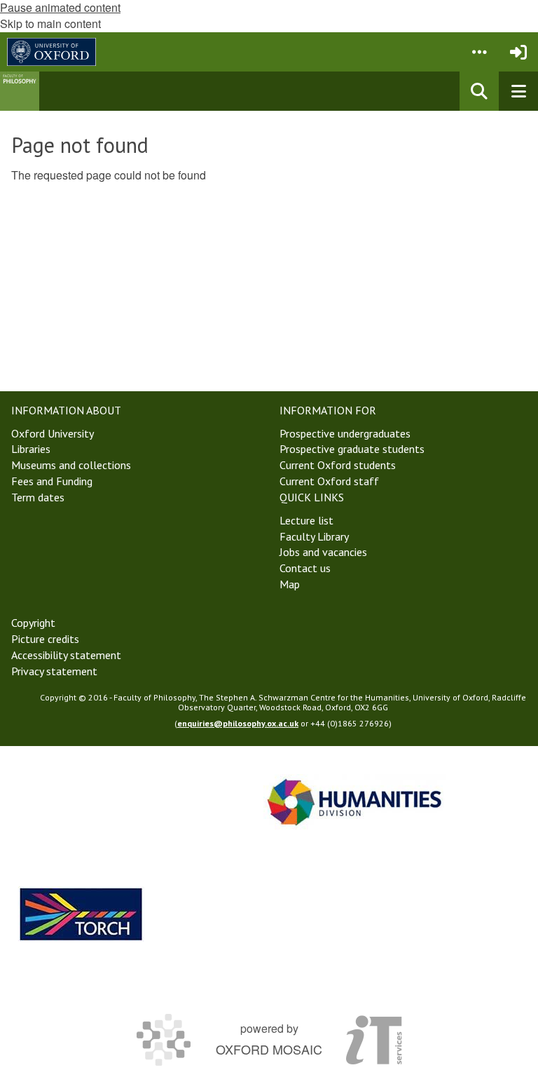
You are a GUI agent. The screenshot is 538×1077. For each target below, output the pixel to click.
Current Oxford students (338, 465)
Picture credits (45, 639)
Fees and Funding (51, 481)
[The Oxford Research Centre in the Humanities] (81, 914)
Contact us (305, 568)
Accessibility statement (66, 655)
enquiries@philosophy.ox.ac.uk (237, 723)
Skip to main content (50, 23)
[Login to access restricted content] (518, 52)
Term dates (37, 497)
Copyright (33, 623)
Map (290, 584)
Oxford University (52, 433)
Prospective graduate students (352, 449)
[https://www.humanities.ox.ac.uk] (354, 801)
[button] (479, 52)
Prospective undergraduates (345, 433)
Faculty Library (314, 536)
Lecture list (306, 520)
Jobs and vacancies (323, 552)
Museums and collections (71, 465)
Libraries (30, 449)
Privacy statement (54, 671)
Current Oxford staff (329, 481)
